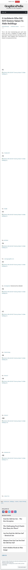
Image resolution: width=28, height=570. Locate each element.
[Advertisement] (14, 54)
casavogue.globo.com (9, 258)
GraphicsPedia (14, 6)
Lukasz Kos (6, 496)
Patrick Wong (7, 352)
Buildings (12, 501)
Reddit (5, 208)
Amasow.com (7, 452)
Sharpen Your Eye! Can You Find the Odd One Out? (13, 542)
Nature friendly (22, 501)
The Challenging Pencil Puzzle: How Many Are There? (13, 527)
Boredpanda (7, 286)
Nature (17, 26)
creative (16, 501)
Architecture (13, 26)
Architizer (6, 240)
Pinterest (17, 1)
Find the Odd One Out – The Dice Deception (12, 520)
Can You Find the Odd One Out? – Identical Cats (13, 534)
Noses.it (6, 375)
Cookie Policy (4, 564)
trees (2, 503)
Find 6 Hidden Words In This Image (13, 549)
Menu (3, 12)
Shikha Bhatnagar (5, 26)
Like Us (4, 555)
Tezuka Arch (7, 153)
